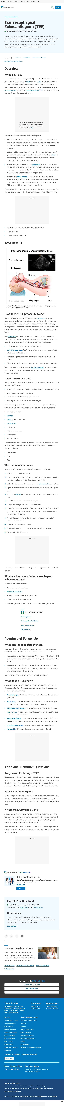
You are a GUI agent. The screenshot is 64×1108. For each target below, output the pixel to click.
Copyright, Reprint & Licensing (11, 1088)
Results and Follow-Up (39, 58)
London (27, 1)
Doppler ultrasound (37, 367)
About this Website (19, 1086)
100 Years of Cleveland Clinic (28, 1020)
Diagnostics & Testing (12, 16)
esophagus (12, 336)
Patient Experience (26, 1032)
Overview (17, 58)
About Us (23, 1023)
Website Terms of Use (25, 1088)
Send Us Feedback (9, 1086)
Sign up (20, 888)
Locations (23, 1026)
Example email (20, 884)
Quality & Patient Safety (27, 1029)
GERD (9, 419)
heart (28, 82)
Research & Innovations (27, 1035)
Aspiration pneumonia (14, 592)
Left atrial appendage (15, 350)
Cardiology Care (26, 617)
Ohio (38, 1)
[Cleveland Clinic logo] (10, 872)
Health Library (24, 908)
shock (54, 155)
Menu (58, 7)
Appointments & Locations (32, 984)
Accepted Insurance (10, 1023)
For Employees (25, 1044)
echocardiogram (10, 90)
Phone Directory (8, 1044)
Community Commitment (27, 1038)
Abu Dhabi (10, 1)
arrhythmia (36, 164)
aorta (39, 82)
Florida (21, 1)
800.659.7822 (38, 981)
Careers (23, 1041)
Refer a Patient (8, 1041)
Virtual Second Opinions (11, 1047)
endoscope (41, 318)
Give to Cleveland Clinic (10, 1032)
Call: (8, 1096)
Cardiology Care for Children (30, 621)
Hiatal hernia (11, 423)
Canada (16, 1)
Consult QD (28, 1069)
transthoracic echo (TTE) (34, 90)
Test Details (26, 58)
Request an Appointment (32, 992)
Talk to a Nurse (25, 629)
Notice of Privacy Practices (46, 1088)
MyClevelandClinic (30, 1072)
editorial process (38, 908)
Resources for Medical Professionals (31, 1047)
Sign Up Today (9, 1058)
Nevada (33, 1)
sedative (18, 494)
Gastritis (10, 416)
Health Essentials (36, 1069)
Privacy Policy (35, 1088)
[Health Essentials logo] (25, 872)
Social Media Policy (40, 1086)
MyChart (38, 1072)
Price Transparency (9, 1038)
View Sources (11, 926)
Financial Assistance (10, 1029)
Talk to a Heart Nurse (32, 988)
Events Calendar (8, 1026)
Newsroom (45, 1069)
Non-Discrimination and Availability (12, 1091)
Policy (31, 127)
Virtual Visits (7, 1050)
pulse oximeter (44, 484)
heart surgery (22, 177)
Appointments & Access (11, 1020)
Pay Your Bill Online (9, 1035)
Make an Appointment (27, 625)
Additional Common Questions (13, 61)
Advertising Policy (30, 1086)
